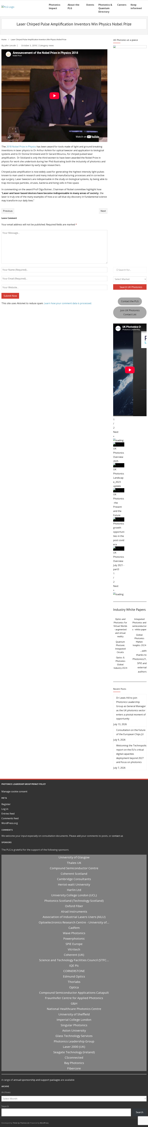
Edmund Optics (74, 976)
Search (5, 1106)
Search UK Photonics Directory (130, 288)
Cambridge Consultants (74, 879)
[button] (130, 434)
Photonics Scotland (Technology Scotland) (74, 901)
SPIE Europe (74, 944)
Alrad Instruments (74, 911)
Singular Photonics (74, 1025)
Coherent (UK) (74, 955)
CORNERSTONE (74, 971)
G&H (74, 1003)
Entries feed (7, 813)
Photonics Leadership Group (74, 1041)
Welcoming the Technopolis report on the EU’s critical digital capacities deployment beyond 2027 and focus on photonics (131, 754)
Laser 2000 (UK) (74, 1047)
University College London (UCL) (74, 895)
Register (6, 804)
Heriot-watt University (74, 884)
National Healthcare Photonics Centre (74, 1009)
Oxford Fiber (74, 906)
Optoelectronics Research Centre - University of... (74, 922)
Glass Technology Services (74, 1036)
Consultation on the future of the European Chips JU (130, 732)
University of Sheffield (74, 1014)
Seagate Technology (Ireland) (74, 1052)
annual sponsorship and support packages (36, 1079)
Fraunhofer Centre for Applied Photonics (74, 998)
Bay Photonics (74, 1063)
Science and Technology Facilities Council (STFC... (74, 960)
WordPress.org (9, 823)
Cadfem (74, 928)
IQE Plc (74, 966)
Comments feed (9, 818)
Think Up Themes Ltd (21, 1123)
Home (4, 39)
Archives (6, 1092)
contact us (117, 835)
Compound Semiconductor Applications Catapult (74, 993)
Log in (4, 809)
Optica (74, 987)
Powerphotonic (74, 938)
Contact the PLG (130, 301)
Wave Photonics (74, 933)
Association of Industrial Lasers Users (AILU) (74, 917)
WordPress (44, 1123)
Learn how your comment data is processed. (68, 303)
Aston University (74, 1030)
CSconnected (74, 1057)
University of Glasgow (74, 857)
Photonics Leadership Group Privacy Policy (23, 784)
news (51, 45)
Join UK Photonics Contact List (130, 312)
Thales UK (74, 863)
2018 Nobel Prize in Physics (21, 146)
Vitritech (74, 949)
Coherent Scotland (74, 874)
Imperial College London (74, 1020)
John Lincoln (10, 45)
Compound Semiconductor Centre (74, 868)
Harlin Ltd (74, 890)
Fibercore (74, 1068)
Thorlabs (74, 982)
